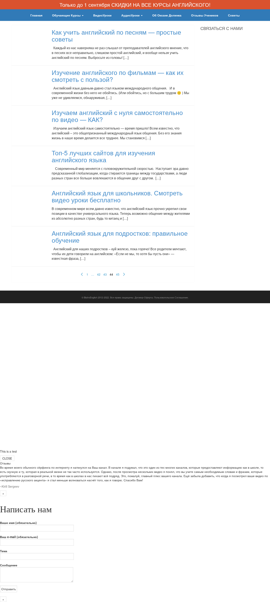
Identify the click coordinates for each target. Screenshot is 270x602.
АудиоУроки (130, 15)
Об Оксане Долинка (166, 15)
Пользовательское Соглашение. (171, 297)
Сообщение (8, 565)
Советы (234, 15)
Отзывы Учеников (204, 15)
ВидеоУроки (102, 15)
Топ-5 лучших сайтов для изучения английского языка (103, 156)
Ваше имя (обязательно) (18, 523)
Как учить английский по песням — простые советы (116, 35)
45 (117, 274)
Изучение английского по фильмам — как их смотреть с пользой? (118, 76)
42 (98, 274)
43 (105, 274)
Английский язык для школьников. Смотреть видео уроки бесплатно (117, 196)
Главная (36, 15)
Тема (3, 551)
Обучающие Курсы (66, 15)
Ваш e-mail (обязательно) (19, 537)
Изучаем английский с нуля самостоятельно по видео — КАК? (117, 116)
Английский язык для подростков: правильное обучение (120, 237)
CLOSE (7, 458)
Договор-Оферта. (144, 297)
